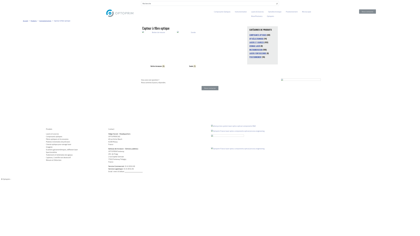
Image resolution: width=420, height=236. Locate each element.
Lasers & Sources (257, 11)
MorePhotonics (256, 16)
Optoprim (270, 16)
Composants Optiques (222, 11)
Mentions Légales (17, 179)
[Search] (277, 3)
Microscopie (306, 11)
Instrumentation (241, 11)
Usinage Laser (254, 46)
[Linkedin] (284, 4)
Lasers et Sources (256, 42)
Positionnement (292, 11)
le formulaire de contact (134, 171)
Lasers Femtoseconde (257, 53)
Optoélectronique (274, 11)
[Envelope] (289, 4)
